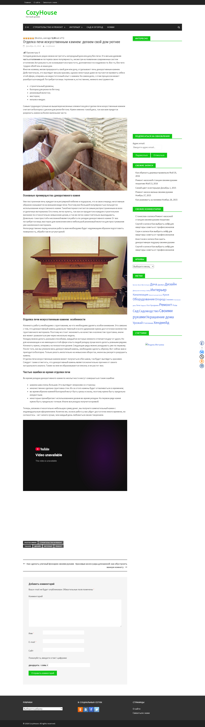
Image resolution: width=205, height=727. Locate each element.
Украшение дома (160, 316)
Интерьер (48, 546)
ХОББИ (110, 27)
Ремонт (59, 546)
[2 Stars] (26, 38)
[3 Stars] (28, 38)
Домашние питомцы (139, 290)
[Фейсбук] (91, 709)
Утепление (148, 323)
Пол (148, 305)
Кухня (166, 294)
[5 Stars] (33, 38)
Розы (175, 305)
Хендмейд (161, 322)
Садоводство (149, 311)
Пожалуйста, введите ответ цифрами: (48, 657)
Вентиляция (146, 285)
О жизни (169, 299)
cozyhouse (50, 46)
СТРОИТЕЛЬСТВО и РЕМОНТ (48, 27)
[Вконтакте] (85, 709)
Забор (148, 290)
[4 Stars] (31, 38)
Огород (160, 299)
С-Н (27, 27)
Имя (31, 633)
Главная (27, 2)
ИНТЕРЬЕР (74, 27)
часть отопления (31, 59)
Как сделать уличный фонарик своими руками (50, 563)
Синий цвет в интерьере (147, 187)
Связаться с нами (50, 2)
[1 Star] (24, 38)
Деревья (161, 285)
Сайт (31, 650)
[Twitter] (96, 709)
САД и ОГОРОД (95, 27)
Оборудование (144, 299)
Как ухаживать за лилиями (148, 199)
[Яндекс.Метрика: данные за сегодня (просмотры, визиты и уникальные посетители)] (154, 344)
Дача (153, 284)
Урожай (138, 323)
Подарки (143, 305)
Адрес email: (139, 143)
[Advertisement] (75, 516)
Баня (139, 285)
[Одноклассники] (80, 709)
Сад (135, 311)
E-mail (32, 642)
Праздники (154, 305)
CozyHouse (41, 12)
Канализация (140, 294)
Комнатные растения (155, 295)
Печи (138, 305)
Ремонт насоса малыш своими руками (154, 192)
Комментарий (36, 596)
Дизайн (37, 546)
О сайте (37, 2)
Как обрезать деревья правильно (152, 172)
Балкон (135, 285)
